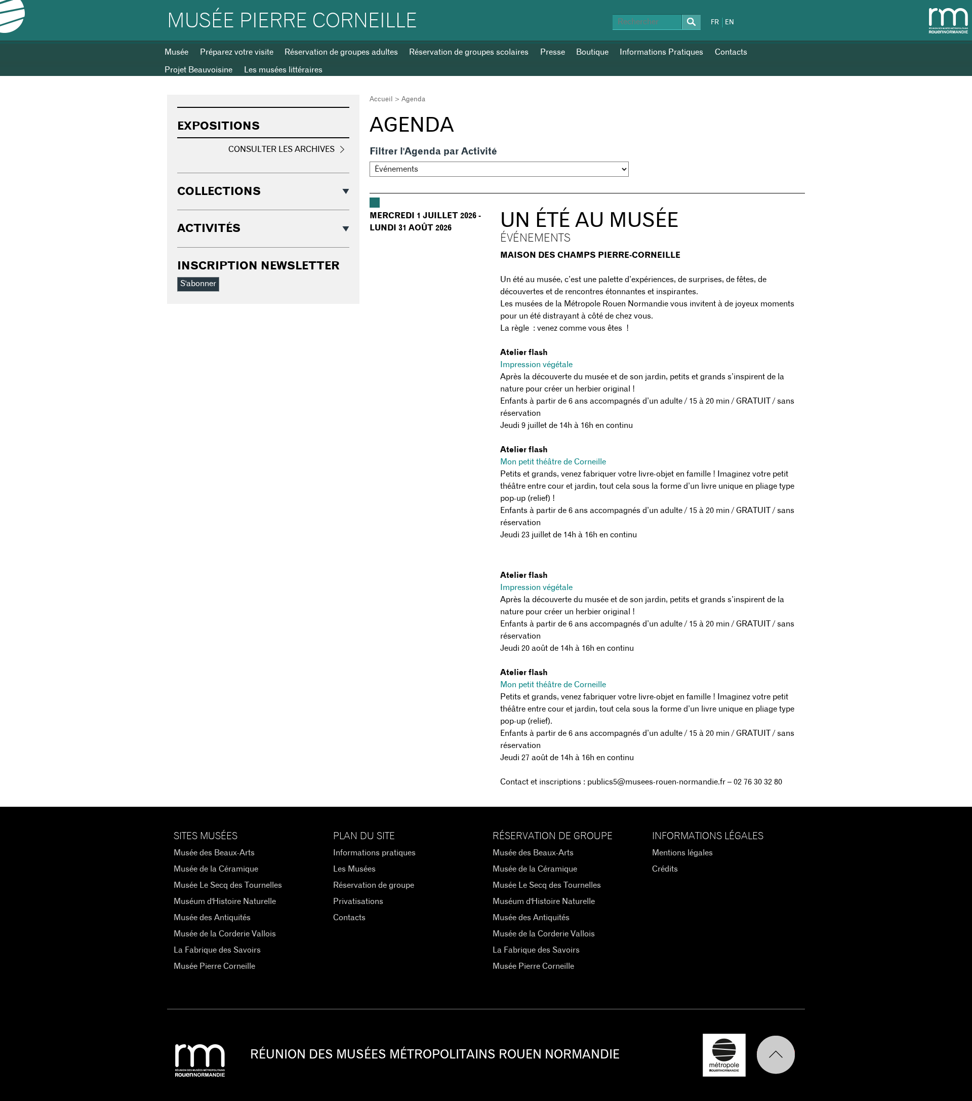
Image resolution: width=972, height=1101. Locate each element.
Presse (552, 52)
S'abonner (198, 284)
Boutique (592, 52)
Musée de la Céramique (216, 869)
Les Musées (354, 869)
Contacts (731, 52)
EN (729, 22)
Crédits (665, 869)
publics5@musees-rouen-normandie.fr (656, 782)
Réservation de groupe (373, 885)
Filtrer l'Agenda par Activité (433, 151)
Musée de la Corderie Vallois (225, 934)
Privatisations (358, 901)
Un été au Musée (589, 221)
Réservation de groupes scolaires (469, 52)
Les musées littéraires (283, 70)
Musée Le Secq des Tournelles (228, 885)
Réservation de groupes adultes (341, 52)
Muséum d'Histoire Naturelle (225, 901)
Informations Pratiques (661, 52)
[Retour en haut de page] (780, 1055)
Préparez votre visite (236, 52)
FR (715, 22)
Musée (176, 52)
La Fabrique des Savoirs (217, 950)
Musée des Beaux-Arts (214, 853)
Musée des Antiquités (212, 918)
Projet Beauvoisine (198, 70)
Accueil (381, 99)
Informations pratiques (374, 853)
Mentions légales (682, 853)
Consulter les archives (281, 149)
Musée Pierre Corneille (292, 21)
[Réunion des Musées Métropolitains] (948, 20)
